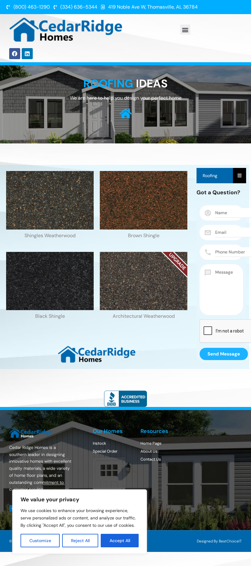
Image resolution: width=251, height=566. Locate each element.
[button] (185, 30)
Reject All (80, 540)
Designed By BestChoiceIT (219, 541)
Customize (40, 540)
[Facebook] (14, 53)
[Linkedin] (27, 53)
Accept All (120, 540)
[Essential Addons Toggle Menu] (239, 175)
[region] (79, 521)
